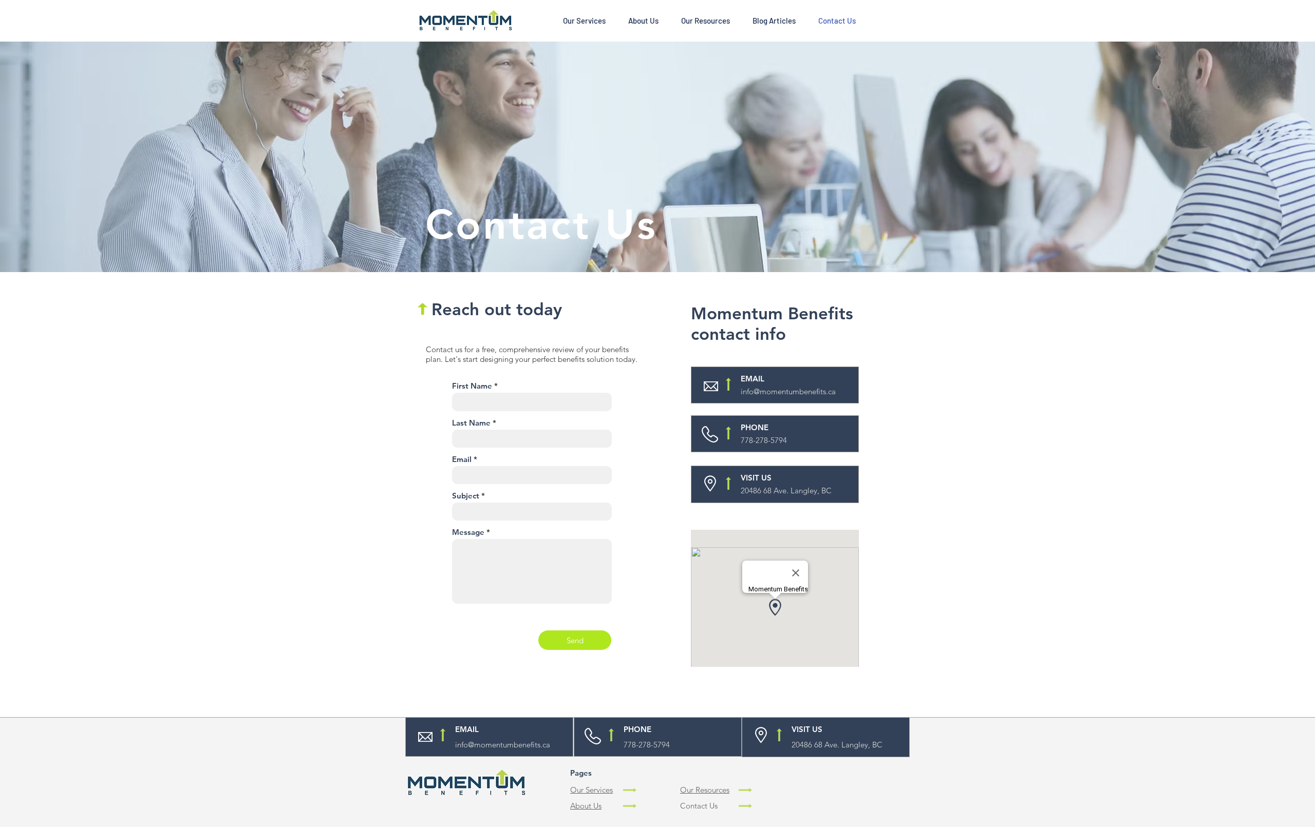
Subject (465, 495)
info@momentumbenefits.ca (788, 391)
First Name (472, 386)
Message (468, 532)
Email (462, 459)
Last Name (471, 423)
